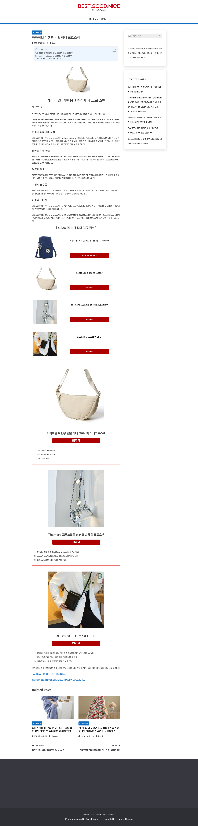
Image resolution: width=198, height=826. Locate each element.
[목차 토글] (113, 50)
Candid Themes (125, 819)
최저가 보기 (89, 287)
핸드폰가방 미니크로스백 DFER (49, 59)
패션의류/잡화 (37, 32)
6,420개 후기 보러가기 (89, 255)
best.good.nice (99, 6)
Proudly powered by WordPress (81, 819)
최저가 (76, 440)
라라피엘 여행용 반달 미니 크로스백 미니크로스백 (55, 53)
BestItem (93, 19)
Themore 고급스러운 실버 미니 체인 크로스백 (54, 56)
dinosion (55, 43)
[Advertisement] (99, 782)
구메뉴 (103, 19)
